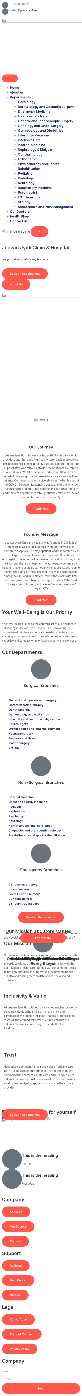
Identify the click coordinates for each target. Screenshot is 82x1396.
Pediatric (25, 173)
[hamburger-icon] (10, 78)
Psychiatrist (27, 192)
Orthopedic (27, 159)
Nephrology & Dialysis (35, 149)
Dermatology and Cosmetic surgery (46, 106)
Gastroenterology (32, 116)
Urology (24, 202)
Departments (20, 97)
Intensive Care (29, 140)
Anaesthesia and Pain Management (45, 207)
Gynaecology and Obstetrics (40, 130)
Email (5, 1371)
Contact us (19, 221)
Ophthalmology (30, 154)
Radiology (26, 178)
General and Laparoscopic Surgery (45, 121)
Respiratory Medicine (35, 188)
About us (17, 92)
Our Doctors (20, 211)
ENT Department (31, 197)
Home (14, 87)
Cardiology (26, 102)
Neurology (26, 183)
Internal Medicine (31, 145)
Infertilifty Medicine (33, 135)
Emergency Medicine (34, 111)
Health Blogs (20, 216)
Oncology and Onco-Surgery (40, 126)
